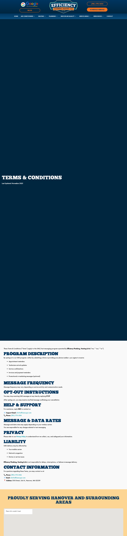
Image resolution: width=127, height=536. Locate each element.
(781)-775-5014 (16, 415)
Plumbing (52, 16)
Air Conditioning (27, 16)
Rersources (98, 16)
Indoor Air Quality (67, 16)
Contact (110, 16)
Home (16, 16)
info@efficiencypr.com (23, 413)
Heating (41, 16)
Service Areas (84, 16)
